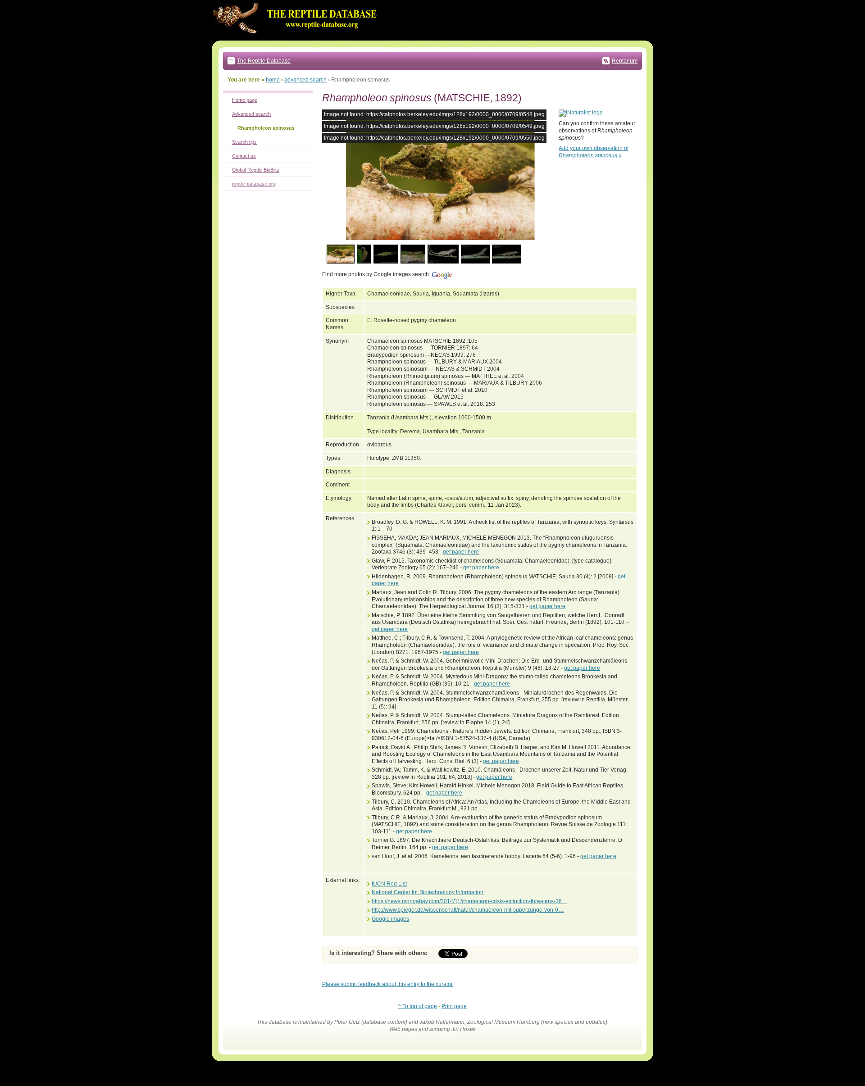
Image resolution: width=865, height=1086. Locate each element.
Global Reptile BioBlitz (255, 170)
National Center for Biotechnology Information (427, 892)
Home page (244, 100)
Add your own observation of (593, 152)
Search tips (244, 142)
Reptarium (624, 61)
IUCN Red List (389, 884)
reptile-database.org (254, 183)
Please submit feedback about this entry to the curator (387, 984)
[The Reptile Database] (297, 39)
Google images (390, 919)
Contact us (244, 156)
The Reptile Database (264, 61)
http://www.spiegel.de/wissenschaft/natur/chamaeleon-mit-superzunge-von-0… (468, 910)
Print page (454, 1006)
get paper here (461, 552)
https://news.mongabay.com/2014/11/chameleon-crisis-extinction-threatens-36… (469, 901)
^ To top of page (417, 1006)
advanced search (305, 80)
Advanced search (251, 114)
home (273, 80)
